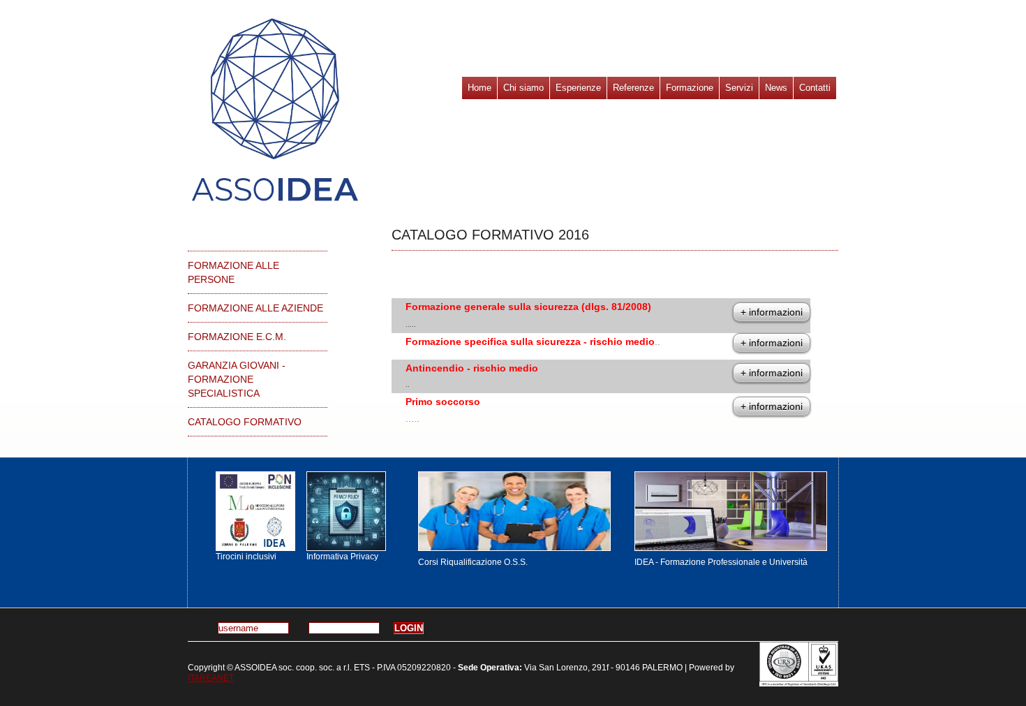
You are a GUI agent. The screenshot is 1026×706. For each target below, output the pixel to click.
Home (479, 87)
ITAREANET (211, 678)
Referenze (633, 87)
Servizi (739, 87)
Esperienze (578, 87)
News (776, 87)
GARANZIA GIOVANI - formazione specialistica (236, 379)
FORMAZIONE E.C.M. (237, 336)
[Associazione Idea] (254, 511)
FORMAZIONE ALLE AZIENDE (255, 308)
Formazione (689, 87)
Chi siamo (523, 87)
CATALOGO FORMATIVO (245, 421)
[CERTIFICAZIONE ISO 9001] (798, 664)
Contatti (815, 87)
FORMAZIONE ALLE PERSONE (233, 272)
